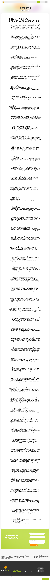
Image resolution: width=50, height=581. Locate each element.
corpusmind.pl (26, 24)
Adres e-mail (31, 535)
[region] (25, 578)
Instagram (41, 571)
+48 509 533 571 (15, 570)
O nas (26, 569)
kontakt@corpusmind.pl (17, 571)
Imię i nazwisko (31, 532)
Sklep (26, 571)
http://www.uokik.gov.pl (28, 481)
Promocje (32, 569)
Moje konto (32, 571)
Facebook (41, 568)
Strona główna (23, 10)
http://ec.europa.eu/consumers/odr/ (33, 470)
